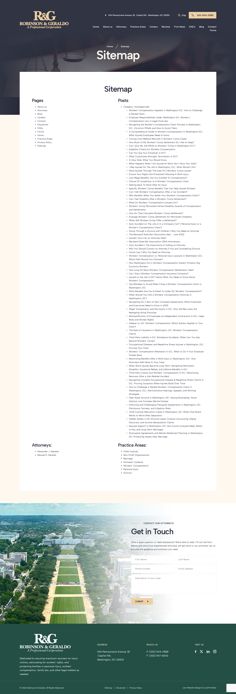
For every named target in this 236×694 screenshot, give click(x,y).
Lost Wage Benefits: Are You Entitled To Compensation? (158, 178)
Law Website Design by (193, 687)
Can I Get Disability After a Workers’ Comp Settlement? (157, 199)
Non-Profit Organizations (136, 455)
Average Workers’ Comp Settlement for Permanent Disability (160, 217)
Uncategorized (141, 106)
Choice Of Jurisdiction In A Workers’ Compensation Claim (159, 181)
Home (96, 26)
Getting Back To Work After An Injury (148, 185)
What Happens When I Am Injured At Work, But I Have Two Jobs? (163, 163)
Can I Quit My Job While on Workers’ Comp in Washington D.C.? (162, 145)
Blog (201, 26)
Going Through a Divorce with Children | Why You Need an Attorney (164, 231)
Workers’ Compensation (135, 465)
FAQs (40, 128)
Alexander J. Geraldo (48, 451)
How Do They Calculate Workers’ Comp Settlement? (156, 213)
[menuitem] (96, 27)
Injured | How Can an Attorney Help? (147, 238)
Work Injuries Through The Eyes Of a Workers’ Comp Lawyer (160, 170)
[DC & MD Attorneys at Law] (44, 21)
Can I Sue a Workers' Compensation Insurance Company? (158, 273)
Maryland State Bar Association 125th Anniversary (154, 241)
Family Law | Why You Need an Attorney (149, 252)
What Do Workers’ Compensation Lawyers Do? (153, 202)
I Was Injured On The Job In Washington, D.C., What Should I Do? (162, 167)
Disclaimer (42, 124)
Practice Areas (138, 26)
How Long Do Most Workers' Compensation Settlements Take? (161, 270)
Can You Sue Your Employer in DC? (147, 153)
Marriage (128, 458)
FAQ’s (192, 26)
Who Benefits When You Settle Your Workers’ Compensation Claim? (164, 195)
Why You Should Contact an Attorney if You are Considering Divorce (164, 248)
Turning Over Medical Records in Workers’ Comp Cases (158, 139)
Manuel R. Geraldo (46, 455)
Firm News (179, 26)
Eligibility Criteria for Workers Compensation (152, 149)
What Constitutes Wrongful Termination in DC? (153, 156)
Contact (212, 26)
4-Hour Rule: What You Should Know (148, 160)
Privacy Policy (44, 142)
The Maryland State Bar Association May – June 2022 (156, 234)
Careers (154, 26)
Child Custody (130, 451)
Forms (213, 30)
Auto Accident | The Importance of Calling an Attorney (157, 245)
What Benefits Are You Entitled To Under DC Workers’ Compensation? (165, 291)
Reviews (166, 26)
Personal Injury (130, 469)
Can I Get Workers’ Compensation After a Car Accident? (158, 192)
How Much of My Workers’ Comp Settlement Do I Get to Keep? (161, 142)
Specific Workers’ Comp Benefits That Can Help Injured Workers (162, 188)
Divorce (127, 473)
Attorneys (121, 26)
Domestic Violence (133, 462)
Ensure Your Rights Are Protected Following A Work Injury (159, 174)
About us (107, 26)
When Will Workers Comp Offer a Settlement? (153, 220)
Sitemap (41, 145)
